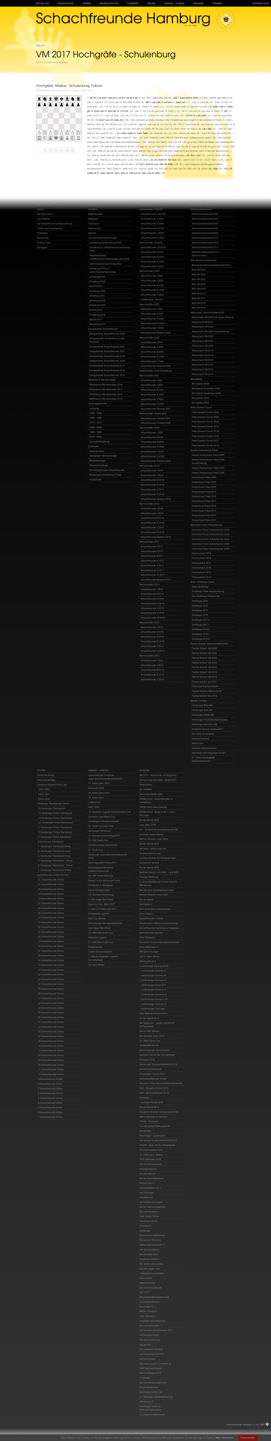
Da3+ (131, 164)
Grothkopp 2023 (200, 600)
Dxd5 (152, 137)
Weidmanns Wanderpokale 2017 (105, 389)
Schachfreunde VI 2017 (152, 570)
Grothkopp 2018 (200, 614)
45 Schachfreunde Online (51, 912)
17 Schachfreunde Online (51, 1036)
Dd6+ (103, 137)
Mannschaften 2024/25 (151, 242)
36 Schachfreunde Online (51, 955)
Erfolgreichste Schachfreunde (103, 328)
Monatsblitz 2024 (200, 402)
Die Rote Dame (45, 213)
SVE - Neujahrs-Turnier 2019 (154, 1088)
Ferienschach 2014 (201, 577)
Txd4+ (135, 137)
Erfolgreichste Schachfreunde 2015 (107, 375)
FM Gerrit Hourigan (149, 951)
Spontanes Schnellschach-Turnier (208, 752)
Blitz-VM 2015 (199, 307)
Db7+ (162, 128)
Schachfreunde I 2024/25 (153, 247)
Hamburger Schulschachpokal (103, 821)
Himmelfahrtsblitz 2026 (151, 794)
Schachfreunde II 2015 (152, 631)
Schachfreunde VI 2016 (152, 612)
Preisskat (144, 1097)
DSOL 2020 (44, 798)
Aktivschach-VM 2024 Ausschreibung (210, 331)
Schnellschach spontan (151, 932)
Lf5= (89, 150)
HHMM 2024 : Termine (152, 299)
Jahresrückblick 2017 (150, 1187)
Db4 (216, 110)
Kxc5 (114, 159)
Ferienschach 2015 (201, 572)
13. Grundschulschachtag (101, 894)
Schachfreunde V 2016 (152, 608)
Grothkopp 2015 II (201, 638)
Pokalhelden (146, 784)
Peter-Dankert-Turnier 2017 (205, 440)
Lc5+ (119, 124)
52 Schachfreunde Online (51, 879)
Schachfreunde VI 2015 (152, 650)
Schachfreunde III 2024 (152, 285)
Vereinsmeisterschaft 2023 (205, 228)
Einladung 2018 (97, 314)
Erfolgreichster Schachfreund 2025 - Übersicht (107, 340)
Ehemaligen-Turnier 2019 (152, 1073)
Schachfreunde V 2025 (152, 266)
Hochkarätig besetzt (149, 1334)
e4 (131, 97)
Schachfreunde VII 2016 (153, 617)
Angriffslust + (146, 1225)
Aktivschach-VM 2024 (202, 326)
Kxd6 (130, 133)
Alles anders (146, 1277)
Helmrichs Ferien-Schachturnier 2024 (210, 539)
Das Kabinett (43, 218)
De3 (205, 106)
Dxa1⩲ (218, 124)
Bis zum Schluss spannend (153, 1382)
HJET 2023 (94, 806)
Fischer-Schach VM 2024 (204, 657)
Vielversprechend (148, 1220)
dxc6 (182, 97)
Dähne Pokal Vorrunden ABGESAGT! (158, 779)
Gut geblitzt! (145, 1344)
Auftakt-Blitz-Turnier (149, 1045)
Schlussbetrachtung (99, 441)
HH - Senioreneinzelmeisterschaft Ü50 (159, 829)
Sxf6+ (216, 106)
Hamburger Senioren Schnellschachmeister (151, 1407)
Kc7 (102, 102)
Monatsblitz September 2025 (206, 393)
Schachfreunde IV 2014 (152, 674)
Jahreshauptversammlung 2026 (105, 242)
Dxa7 (101, 119)
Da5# (150, 168)
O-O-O (111, 102)
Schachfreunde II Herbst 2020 (156, 422)
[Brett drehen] (72, 150)
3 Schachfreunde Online (50, 1107)
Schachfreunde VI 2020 (152, 456)
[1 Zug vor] (56, 150)
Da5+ (217, 102)
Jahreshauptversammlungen (102, 237)
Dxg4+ (155, 150)
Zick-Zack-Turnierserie (203, 733)
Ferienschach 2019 (201, 553)
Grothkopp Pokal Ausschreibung (208, 591)
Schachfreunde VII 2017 (153, 574)
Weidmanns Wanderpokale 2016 (105, 394)
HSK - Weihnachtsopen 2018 (154, 1092)
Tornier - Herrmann (149, 1121)
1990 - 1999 (95, 432)
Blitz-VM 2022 (199, 283)
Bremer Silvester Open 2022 (154, 894)
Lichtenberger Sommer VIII (154, 999)
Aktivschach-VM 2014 (202, 374)
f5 (123, 97)
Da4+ (117, 164)
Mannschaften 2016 (149, 584)
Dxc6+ (224, 133)
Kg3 (178, 146)
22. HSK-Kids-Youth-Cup (100, 932)
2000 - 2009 (95, 436)
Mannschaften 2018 (149, 503)
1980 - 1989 (95, 427)
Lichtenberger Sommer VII (154, 994)
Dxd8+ (205, 97)
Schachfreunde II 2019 (152, 475)
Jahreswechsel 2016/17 (152, 1353)
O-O (107, 106)
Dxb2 (116, 168)
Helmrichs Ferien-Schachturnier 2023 (210, 543)
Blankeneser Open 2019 (152, 1035)
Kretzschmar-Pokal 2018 (204, 496)
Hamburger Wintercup (99, 830)
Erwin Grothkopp (200, 586)
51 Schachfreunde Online (51, 884)
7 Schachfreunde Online (50, 1088)
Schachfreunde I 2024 (152, 275)
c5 (94, 97)
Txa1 (149, 150)
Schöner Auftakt (147, 1358)
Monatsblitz (196, 378)
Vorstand (92, 209)
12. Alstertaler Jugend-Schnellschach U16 (109, 811)
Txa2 (193, 146)
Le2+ (156, 164)
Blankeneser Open (149, 1254)
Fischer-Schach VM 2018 (204, 676)
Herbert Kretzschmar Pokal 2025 (208, 467)
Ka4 (215, 168)
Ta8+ (144, 172)
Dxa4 (207, 124)
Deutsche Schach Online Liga (52, 784)
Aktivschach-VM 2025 (202, 321)
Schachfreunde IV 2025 (152, 261)
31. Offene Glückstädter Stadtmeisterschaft (203, 759)
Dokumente (43, 237)
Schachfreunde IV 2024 (152, 289)
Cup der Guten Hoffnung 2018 (155, 1125)
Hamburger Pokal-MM (203, 714)
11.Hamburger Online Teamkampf (55, 827)
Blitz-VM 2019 (199, 288)
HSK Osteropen (147, 1315)
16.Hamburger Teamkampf (51, 808)
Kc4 (95, 164)
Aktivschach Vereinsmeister (103, 455)
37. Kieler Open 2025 (99, 783)
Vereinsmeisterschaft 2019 (205, 237)
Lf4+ (204, 128)
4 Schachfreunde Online (50, 1102)
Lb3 (170, 141)
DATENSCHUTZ (260, 3)
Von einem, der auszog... (152, 1263)
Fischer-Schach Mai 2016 (204, 695)
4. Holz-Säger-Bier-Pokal (100, 899)
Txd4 (161, 115)
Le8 (185, 159)
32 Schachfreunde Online (51, 974)
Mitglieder (93, 218)
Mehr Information (224, 1437)
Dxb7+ (229, 119)
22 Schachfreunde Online (51, 1017)
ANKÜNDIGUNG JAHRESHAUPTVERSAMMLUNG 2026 (109, 257)
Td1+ (98, 133)
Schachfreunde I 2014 (152, 660)
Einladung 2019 (97, 304)
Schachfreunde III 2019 (152, 479)
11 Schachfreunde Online (51, 1069)
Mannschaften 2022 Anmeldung (156, 370)
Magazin (198, 3)
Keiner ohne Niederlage (152, 1178)
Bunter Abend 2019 (149, 1018)
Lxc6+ (119, 128)
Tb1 (145, 110)
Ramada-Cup (146, 1197)
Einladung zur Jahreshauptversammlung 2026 (109, 249)
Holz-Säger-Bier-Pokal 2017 (102, 862)
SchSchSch (145, 1130)
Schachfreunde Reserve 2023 (156, 332)
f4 (190, 146)
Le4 (112, 150)
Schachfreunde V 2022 (152, 361)
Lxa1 (107, 119)
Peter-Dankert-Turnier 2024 (205, 421)
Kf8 (111, 124)
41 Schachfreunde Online (51, 931)
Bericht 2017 (95, 319)
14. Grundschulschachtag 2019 (104, 835)
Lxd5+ (162, 137)
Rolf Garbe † (146, 904)
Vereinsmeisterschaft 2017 (205, 247)
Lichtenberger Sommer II (153, 970)
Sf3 (91, 97)
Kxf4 (121, 146)
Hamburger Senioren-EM (204, 724)
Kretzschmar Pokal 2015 (204, 510)
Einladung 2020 (97, 300)
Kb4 (162, 164)
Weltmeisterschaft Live (151, 1391)
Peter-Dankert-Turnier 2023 (205, 426)
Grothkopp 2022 (200, 605)
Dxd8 (90, 172)
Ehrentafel (93, 446)
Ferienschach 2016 (201, 567)
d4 (127, 97)
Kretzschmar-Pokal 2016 (204, 505)
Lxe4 (120, 150)
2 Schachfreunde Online (50, 1112)
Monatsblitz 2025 (200, 397)
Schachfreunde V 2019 (152, 489)
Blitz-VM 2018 (199, 293)
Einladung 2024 (97, 276)
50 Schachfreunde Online (51, 889)
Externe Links (44, 242)
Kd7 (133, 119)
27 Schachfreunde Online (51, 998)
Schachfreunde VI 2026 (152, 237)
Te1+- (112, 133)
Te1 (107, 124)
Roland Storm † (147, 1182)
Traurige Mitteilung (149, 876)
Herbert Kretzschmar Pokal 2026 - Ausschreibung (209, 461)
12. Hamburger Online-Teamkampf (55, 822)
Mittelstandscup (147, 1282)
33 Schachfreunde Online (51, 969)
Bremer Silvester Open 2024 (154, 838)
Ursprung (94, 408)
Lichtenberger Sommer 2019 (154, 965)
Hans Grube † (147, 913)
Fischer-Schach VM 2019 (204, 671)
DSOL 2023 (44, 789)
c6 (129, 146)
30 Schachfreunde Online (51, 984)
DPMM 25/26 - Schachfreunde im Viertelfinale (156, 800)
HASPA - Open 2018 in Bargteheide (157, 1144)
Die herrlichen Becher (150, 1287)
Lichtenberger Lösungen (153, 1008)
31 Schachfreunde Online (51, 979)
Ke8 (89, 124)
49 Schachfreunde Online (51, 893)
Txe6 (188, 124)
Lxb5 (138, 128)
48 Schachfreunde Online (51, 898)
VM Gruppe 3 (146, 1401)
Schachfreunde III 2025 (152, 256)
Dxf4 (89, 106)
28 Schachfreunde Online (51, 993)
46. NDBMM (146, 789)
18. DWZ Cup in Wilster (151, 1154)
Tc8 (179, 124)
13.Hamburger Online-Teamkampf (55, 817)
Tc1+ (103, 164)
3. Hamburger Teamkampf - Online (55, 860)
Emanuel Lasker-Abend (151, 834)
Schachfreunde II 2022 (152, 346)
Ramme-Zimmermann (150, 1163)
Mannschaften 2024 (149, 270)
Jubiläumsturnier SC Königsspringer (158, 857)
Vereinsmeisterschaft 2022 (205, 232)
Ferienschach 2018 (201, 558)
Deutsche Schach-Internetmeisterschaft (159, 942)
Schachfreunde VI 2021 (152, 403)
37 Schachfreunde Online (51, 950)
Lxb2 (207, 110)
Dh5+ (230, 106)
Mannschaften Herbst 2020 (153, 413)
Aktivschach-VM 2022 (202, 340)
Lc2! (224, 146)
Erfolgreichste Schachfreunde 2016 (107, 370)
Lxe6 (115, 146)
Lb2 (97, 102)
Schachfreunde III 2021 (152, 389)
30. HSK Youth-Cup (98, 840)
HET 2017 (145, 1292)
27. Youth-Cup (95, 849)
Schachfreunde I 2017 (152, 546)
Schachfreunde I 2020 (152, 432)
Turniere (132, 3)
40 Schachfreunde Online (51, 936)
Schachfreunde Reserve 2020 (156, 460)
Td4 (232, 146)
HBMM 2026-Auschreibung (153, 806)
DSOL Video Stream (150, 956)
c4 (100, 97)
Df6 (114, 110)
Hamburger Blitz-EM (202, 709)
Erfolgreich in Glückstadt (100, 885)
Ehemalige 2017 (148, 1306)
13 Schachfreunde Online (51, 1059)
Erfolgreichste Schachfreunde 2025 (107, 333)
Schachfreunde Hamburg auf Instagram (159, 927)
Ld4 (102, 110)
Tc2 (183, 146)
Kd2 (167, 168)
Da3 (110, 110)
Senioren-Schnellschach (204, 747)
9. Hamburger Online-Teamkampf (54, 836)
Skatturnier (145, 1230)
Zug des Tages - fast (150, 1268)
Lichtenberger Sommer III (153, 975)
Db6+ (171, 164)
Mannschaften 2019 (149, 465)
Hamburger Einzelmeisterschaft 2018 (158, 1140)
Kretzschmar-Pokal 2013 (204, 520)
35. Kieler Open (96, 797)
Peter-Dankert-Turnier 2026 (205, 412)
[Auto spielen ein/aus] (67, 150)
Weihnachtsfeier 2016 (150, 1372)
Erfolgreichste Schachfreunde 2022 (107, 351)
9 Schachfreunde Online (50, 1078)
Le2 (154, 102)
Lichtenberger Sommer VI (153, 989)
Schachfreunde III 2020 (152, 441)
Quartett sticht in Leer (150, 853)
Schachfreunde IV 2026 (152, 228)
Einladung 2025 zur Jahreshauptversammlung (102, 270)
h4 (166, 146)
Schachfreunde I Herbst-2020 (155, 418)
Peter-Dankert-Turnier (201, 407)
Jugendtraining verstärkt (152, 1273)
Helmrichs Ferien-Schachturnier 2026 (210, 529)
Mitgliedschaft (95, 213)
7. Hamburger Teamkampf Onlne (54, 846)
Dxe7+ (177, 128)
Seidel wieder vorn (149, 1387)
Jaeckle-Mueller (148, 1173)
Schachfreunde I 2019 (152, 470)
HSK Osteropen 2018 (150, 1159)
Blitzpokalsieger (97, 460)
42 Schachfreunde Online (51, 927)
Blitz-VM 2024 (199, 274)
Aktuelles (42, 3)
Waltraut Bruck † (148, 961)
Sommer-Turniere (200, 738)
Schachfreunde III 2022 (152, 351)
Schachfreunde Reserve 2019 (156, 498)
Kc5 (137, 159)
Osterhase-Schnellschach (152, 1320)
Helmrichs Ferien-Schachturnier (207, 524)
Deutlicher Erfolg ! (46, 775)
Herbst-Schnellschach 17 (152, 1244)
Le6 (117, 102)
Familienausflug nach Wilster (102, 844)
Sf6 (148, 97)
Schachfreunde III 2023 (152, 318)
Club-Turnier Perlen (149, 1216)
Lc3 (108, 164)
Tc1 (146, 146)
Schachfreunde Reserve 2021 (156, 408)
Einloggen (42, 247)
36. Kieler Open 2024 (99, 792)
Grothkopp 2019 (200, 610)
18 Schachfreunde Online (51, 1031)
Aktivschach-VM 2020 (202, 345)
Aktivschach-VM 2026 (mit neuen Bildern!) (213, 317)
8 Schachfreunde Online (50, 1083)
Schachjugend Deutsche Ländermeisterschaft (100, 869)
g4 (188, 141)
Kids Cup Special (97, 918)
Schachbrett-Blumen (150, 1301)
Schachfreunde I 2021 (152, 380)
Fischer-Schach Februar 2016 (206, 690)
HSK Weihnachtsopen (151, 1368)
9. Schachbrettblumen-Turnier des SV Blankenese (158, 883)
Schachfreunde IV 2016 (152, 603)
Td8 (162, 141)
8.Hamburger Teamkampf (51, 841)
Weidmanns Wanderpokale (102, 379)
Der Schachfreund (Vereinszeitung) (54, 223)
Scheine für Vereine (149, 862)
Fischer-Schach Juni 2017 (205, 681)
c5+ (165, 133)
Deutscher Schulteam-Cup (101, 816)
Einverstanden (248, 1437)
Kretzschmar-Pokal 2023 (204, 477)
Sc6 (104, 97)
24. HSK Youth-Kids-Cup (100, 875)
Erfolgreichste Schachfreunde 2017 (107, 365)
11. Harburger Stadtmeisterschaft (156, 1396)
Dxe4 (126, 150)
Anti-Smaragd (146, 1192)
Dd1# (204, 168)
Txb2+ (109, 168)
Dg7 (213, 133)
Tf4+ (102, 146)
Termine (217, 3)
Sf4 (166, 97)
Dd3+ (190, 168)
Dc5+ (161, 168)
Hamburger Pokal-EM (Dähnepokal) (210, 719)
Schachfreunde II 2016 (152, 593)
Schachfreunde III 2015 (152, 636)
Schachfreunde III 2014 (152, 669)
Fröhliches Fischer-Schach (205, 686)
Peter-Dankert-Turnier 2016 (205, 445)
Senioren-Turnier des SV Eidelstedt (157, 1054)
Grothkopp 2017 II (201, 619)
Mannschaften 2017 (149, 541)
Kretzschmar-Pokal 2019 (204, 491)
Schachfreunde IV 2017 (152, 560)
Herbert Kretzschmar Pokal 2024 (208, 472)
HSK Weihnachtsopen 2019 (153, 1013)
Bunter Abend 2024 (149, 843)
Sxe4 (178, 102)
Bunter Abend (146, 899)
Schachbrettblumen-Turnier (153, 1078)
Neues (40, 209)
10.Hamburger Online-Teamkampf (55, 832)
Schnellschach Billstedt (151, 1349)
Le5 (194, 102)
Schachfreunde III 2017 (152, 555)
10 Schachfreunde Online (51, 1074)
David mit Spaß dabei (99, 889)
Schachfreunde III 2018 (152, 517)
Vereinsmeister (96, 451)
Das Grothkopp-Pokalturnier (206, 595)
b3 (231, 97)
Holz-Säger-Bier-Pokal (99, 927)
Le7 (183, 102)
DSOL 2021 (44, 794)
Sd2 (134, 106)
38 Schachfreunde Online (51, 946)
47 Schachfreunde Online (51, 903)
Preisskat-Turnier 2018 (152, 1102)
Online (151, 3)
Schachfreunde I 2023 (152, 308)
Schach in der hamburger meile (104, 880)
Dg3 (192, 106)
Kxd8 (211, 97)
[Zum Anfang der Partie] (45, 150)
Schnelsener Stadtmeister (152, 1235)
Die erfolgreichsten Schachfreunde (106, 470)
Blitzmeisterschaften (150, 1325)
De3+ (116, 115)
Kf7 (153, 128)
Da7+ (124, 159)
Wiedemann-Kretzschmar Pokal (105, 474)
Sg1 (144, 97)
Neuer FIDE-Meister (149, 1031)
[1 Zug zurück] (50, 150)
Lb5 (133, 128)
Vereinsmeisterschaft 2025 (205, 218)
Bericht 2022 (95, 285)
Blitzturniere (198, 743)
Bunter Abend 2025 (149, 819)
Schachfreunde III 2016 (152, 598)
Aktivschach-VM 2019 (202, 350)
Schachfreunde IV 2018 (152, 522)
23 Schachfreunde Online (51, 1012)
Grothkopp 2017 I (200, 624)
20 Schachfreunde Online (51, 1026)
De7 (197, 106)
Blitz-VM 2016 (199, 302)
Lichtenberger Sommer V (153, 984)
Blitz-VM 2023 (199, 279)
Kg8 (141, 124)
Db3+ (135, 150)
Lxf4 (206, 102)
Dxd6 (183, 106)
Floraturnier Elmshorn (150, 1239)
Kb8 (229, 115)
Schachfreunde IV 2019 (152, 484)
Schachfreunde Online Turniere (52, 874)
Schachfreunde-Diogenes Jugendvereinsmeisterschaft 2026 (105, 776)
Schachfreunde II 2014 (152, 665)
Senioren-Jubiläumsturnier (153, 848)
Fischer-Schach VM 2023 (204, 662)
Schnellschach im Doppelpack (155, 908)
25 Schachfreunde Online (51, 1007)
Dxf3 (195, 97)
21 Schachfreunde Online (51, 1021)
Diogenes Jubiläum (149, 1258)
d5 (136, 97)
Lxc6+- (152, 155)
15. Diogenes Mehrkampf (152, 1414)
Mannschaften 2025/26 (151, 209)
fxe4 (169, 102)
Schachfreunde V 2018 (152, 527)
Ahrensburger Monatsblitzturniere (105, 923)
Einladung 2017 (97, 323)
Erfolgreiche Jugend (98, 913)
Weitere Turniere (199, 700)
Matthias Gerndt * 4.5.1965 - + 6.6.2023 (159, 872)
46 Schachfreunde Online (51, 908)
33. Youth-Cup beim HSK (100, 825)
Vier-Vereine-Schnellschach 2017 (156, 1330)
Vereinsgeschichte (97, 403)
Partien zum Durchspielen (50, 228)
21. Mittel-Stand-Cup (150, 1040)
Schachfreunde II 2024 (152, 280)
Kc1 (195, 168)
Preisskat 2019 (147, 1059)
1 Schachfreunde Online (50, 1116)
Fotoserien (42, 232)
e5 (114, 97)
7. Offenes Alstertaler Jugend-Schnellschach (103, 958)
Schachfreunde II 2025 (152, 251)
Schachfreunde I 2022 (152, 342)
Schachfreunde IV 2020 (152, 446)
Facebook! (145, 1377)
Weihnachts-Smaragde (151, 1201)
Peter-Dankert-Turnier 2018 (205, 435)
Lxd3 (161, 110)
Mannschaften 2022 (149, 337)
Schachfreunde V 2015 (152, 646)
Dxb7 (139, 133)
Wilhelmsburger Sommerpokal (155, 1050)
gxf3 (219, 97)
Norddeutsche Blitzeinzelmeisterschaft (159, 923)
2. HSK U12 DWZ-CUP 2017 (102, 908)
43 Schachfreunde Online (51, 922)
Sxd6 (177, 106)
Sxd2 (155, 106)
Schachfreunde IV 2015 (152, 641)
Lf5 (126, 110)
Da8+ (117, 119)
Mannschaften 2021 (149, 375)
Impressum (93, 223)
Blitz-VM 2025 (199, 269)
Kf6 (168, 137)
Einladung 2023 (97, 281)
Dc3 (167, 124)
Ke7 (94, 137)
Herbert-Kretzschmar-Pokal (204, 450)
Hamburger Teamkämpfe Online (53, 803)
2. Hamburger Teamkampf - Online (55, 865)
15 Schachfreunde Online (51, 1050)
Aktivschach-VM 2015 (202, 369)
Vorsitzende (95, 479)
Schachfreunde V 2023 (152, 327)
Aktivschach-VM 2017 (202, 359)
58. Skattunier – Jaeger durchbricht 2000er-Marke (157, 1024)
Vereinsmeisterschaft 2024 (205, 223)
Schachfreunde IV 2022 (152, 356)
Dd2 (124, 106)
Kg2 (142, 146)
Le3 (176, 115)
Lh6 (203, 110)
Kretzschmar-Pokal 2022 (204, 482)
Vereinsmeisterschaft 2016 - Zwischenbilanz (206, 253)
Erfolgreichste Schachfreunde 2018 (107, 360)
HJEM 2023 (94, 802)
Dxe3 (224, 115)
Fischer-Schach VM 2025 (204, 652)
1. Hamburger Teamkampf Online (54, 870)
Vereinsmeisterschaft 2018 (205, 242)
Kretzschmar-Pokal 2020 (204, 486)
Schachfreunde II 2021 (152, 384)
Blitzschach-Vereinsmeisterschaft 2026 (211, 264)
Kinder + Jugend (174, 3)
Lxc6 (130, 124)
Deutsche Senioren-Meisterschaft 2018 (159, 1111)
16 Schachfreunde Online (51, 1040)
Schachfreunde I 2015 (152, 627)
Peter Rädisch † (148, 937)
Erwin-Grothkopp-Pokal (202, 581)
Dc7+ (118, 155)
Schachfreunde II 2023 (152, 313)
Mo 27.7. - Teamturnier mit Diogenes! (158, 775)
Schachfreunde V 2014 (152, 679)
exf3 (175, 97)
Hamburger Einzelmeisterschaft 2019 (158, 1064)
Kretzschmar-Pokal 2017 (204, 501)
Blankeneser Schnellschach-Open (157, 889)
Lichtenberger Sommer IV (153, 980)
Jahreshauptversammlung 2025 (105, 263)
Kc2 (138, 102)
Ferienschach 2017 (201, 562)
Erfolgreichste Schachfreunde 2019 (107, 356)
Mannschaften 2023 (149, 304)
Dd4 (170, 150)
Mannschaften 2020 (149, 427)
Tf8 (183, 110)
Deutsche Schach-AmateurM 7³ (207, 728)
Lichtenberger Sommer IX (153, 1003)
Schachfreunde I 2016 (152, 589)
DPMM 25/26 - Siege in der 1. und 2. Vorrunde (158, 813)
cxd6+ (119, 137)
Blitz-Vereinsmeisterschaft (203, 260)
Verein (86, 3)
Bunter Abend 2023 (149, 867)
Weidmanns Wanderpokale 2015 (105, 398)
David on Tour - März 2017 (101, 904)
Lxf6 (221, 106)
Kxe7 (183, 128)
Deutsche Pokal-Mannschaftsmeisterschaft (161, 1083)
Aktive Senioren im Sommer (153, 1116)
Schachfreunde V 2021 (152, 399)
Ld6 (89, 102)
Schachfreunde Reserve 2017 (156, 579)
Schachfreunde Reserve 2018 (156, 536)
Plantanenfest (95, 946)
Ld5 (131, 155)
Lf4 (201, 102)
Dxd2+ (145, 106)
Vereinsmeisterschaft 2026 (205, 213)
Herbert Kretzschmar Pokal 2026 (208, 454)
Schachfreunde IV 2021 (152, 394)
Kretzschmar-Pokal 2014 (204, 515)
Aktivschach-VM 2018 (202, 355)
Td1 (137, 115)
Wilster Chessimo (148, 1311)
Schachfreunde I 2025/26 (153, 213)
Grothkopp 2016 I (200, 633)
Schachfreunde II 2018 (152, 513)
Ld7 (125, 128)
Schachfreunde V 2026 (152, 232)
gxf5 (205, 146)
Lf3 (190, 110)
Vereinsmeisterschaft (201, 209)
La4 (202, 124)
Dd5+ (146, 137)
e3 (120, 97)
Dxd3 (171, 110)
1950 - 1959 (95, 413)
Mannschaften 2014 (149, 655)
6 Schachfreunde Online (50, 1093)
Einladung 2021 (97, 295)
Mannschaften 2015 (149, 622)
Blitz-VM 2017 (199, 298)
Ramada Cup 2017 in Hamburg (155, 1363)
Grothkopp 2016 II (201, 629)
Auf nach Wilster (96, 964)
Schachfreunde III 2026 (152, 223)
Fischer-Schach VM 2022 (204, 667)
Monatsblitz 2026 (200, 383)
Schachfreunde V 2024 (152, 294)
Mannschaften (109, 3)
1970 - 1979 (95, 422)
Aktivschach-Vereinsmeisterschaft (207, 312)
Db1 (175, 124)
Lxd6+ (124, 133)
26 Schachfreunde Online (51, 1002)
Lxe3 (214, 115)
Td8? (145, 133)
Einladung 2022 (97, 290)
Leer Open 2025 (148, 824)
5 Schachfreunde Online (50, 1097)
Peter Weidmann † (149, 946)
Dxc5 (96, 110)
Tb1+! (182, 164)
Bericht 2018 (95, 309)
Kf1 (226, 102)
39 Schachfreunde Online (51, 941)
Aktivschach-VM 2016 (202, 364)
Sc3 (110, 97)
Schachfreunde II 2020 (152, 437)
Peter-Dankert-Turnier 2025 (205, 416)
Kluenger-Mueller (148, 1168)
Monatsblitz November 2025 (206, 388)
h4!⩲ (97, 124)
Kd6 (89, 133)
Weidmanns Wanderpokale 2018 (105, 384)
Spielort (92, 232)
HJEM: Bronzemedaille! (100, 951)
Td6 (209, 128)
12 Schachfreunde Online (51, 1064)
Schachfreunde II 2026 (152, 218)
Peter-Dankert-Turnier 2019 (205, 431)
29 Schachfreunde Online (51, 988)
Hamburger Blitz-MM (202, 705)
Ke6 (103, 133)
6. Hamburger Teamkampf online (54, 851)
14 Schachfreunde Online (51, 1055)
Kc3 (131, 168)
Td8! (220, 137)
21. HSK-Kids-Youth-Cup (100, 942)
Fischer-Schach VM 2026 (204, 648)
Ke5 (150, 141)
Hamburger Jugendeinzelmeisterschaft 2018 (107, 856)
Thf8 (130, 102)
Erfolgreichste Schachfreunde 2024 (107, 346)
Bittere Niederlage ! (46, 779)
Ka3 (141, 168)
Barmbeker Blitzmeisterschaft (154, 1296)
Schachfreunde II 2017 (152, 551)
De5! (157, 133)
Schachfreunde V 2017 (152, 565)
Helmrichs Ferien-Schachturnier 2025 (210, 534)
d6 (160, 97)
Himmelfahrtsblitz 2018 (151, 1149)
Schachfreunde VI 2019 (152, 494)
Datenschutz (94, 228)
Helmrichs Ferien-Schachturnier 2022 (210, 548)
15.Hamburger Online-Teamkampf (55, 813)
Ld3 (157, 110)
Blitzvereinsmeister (98, 465)
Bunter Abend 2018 (149, 1107)
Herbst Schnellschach (150, 1069)
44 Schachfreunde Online (51, 917)
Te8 (143, 155)
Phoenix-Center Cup (150, 1339)
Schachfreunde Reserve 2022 (156, 365)
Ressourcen (66, 3)
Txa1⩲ (194, 128)
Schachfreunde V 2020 (152, 451)
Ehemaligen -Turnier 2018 (153, 1135)
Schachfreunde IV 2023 (152, 323)
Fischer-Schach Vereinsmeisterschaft (209, 643)
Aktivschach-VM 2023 (202, 336)
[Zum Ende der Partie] (61, 150)
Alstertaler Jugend (97, 937)
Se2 (125, 102)
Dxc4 (193, 124)
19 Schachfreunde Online (51, 1045)
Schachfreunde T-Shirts (151, 918)
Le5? (220, 128)
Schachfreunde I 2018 (152, 508)
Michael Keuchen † (149, 1211)
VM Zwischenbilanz (149, 1249)
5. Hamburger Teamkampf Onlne (54, 855)
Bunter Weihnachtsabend (152, 1206)
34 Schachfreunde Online (51, 965)
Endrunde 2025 (96, 787)
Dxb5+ (148, 128)
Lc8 (110, 128)
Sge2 (155, 97)
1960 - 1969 (95, 417)
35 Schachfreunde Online (51, 960)
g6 (88, 110)
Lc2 (135, 172)
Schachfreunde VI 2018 (152, 532)
